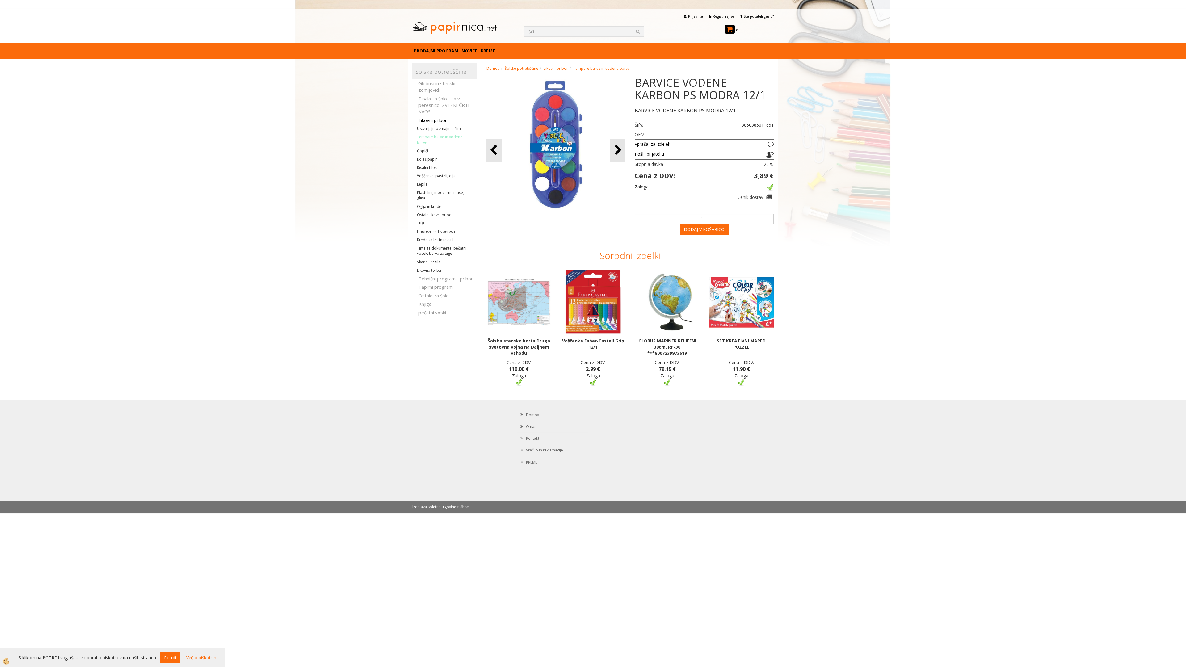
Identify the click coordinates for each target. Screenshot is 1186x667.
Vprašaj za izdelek (652, 144)
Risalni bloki (427, 167)
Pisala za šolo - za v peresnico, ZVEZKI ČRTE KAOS (444, 105)
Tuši (420, 223)
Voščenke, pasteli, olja (436, 175)
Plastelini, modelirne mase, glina (440, 195)
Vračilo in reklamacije (544, 450)
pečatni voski (432, 312)
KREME (488, 51)
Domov (492, 68)
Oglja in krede (429, 206)
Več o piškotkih (201, 658)
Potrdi (170, 658)
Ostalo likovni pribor (435, 214)
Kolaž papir (427, 159)
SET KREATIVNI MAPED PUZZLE (741, 344)
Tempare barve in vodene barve (439, 139)
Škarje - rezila (428, 262)
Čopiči (422, 150)
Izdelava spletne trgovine (434, 507)
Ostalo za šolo (433, 295)
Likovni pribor (432, 120)
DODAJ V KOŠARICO (704, 229)
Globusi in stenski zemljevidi (436, 86)
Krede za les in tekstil (435, 239)
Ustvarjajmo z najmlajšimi (439, 128)
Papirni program (435, 287)
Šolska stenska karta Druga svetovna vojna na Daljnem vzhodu (519, 347)
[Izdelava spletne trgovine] (463, 507)
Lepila (422, 184)
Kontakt (532, 438)
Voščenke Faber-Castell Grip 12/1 (593, 344)
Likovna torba (429, 270)
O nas (531, 426)
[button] (617, 150)
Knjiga (424, 304)
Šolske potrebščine (521, 68)
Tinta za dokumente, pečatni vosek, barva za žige (441, 250)
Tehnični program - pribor (445, 278)
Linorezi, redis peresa (436, 231)
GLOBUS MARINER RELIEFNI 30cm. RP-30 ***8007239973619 (667, 347)
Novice (469, 51)
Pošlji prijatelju (649, 154)
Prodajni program (436, 51)
